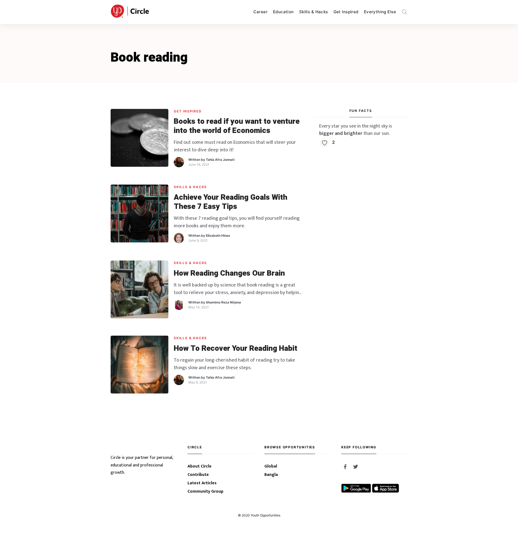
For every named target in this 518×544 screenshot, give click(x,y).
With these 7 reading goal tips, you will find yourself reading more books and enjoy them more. (236, 222)
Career (260, 11)
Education (283, 11)
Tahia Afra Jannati (220, 160)
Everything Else (380, 11)
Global (270, 466)
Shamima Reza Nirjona (223, 302)
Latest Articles (202, 483)
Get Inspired (346, 11)
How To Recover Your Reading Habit (235, 348)
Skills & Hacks (313, 11)
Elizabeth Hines (218, 235)
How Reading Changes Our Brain (229, 273)
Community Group (205, 491)
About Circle (200, 466)
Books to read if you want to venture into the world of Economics (236, 126)
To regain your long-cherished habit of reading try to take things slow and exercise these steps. (234, 363)
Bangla (271, 474)
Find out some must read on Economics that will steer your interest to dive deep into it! (235, 146)
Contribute (198, 474)
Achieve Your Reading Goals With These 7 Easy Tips (230, 202)
